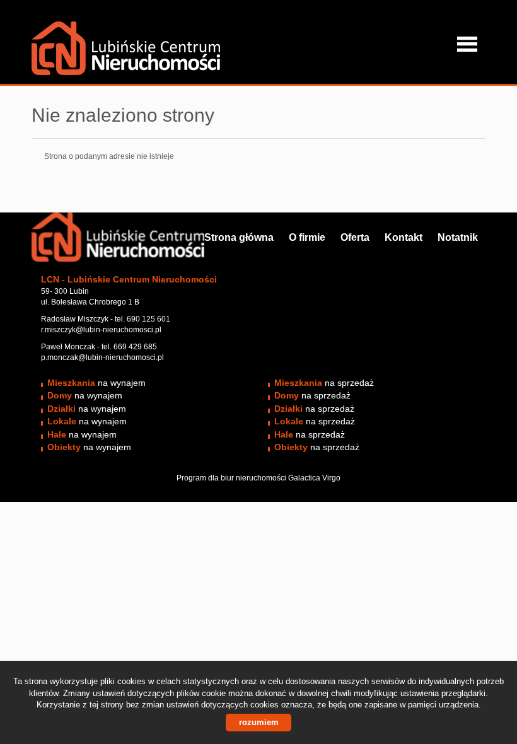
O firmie (307, 237)
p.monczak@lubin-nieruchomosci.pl (102, 357)
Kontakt (403, 237)
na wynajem (96, 383)
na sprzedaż (324, 383)
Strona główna (239, 237)
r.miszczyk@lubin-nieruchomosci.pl (101, 329)
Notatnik (458, 237)
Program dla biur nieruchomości (232, 478)
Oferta (354, 237)
